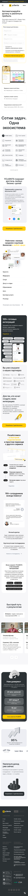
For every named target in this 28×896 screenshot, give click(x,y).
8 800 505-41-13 (19, 875)
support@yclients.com (20, 877)
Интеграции (21, 165)
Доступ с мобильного (8, 165)
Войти (24, 5)
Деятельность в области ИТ (19, 865)
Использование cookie (19, 854)
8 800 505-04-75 (19, 874)
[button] (13, 553)
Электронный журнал (21, 150)
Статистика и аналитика (7, 150)
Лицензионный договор (19, 849)
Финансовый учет (8, 145)
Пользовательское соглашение (18, 847)
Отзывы (4, 837)
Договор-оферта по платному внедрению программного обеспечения (20, 858)
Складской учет (8, 160)
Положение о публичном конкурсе (19, 862)
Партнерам (5, 827)
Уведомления (8, 140)
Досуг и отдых (6, 852)
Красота (5, 846)
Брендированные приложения (22, 145)
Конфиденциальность (19, 852)
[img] (3, 135)
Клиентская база (9, 155)
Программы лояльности (21, 140)
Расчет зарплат (21, 135)
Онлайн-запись (8, 135)
